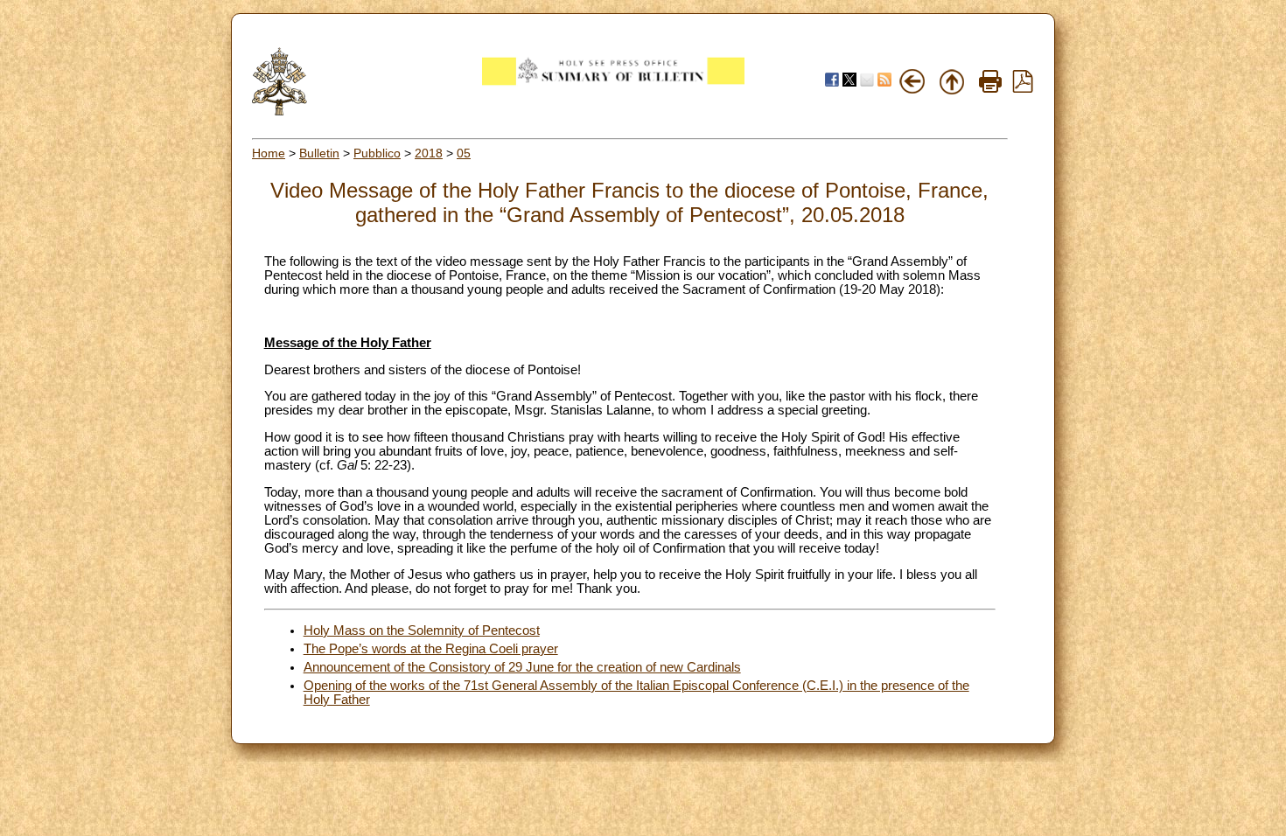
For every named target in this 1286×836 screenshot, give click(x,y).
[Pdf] (1022, 88)
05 (464, 153)
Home (268, 153)
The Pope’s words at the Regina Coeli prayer (431, 649)
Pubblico (377, 153)
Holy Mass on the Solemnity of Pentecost (422, 630)
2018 (429, 153)
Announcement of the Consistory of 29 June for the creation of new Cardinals (522, 667)
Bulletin (319, 153)
